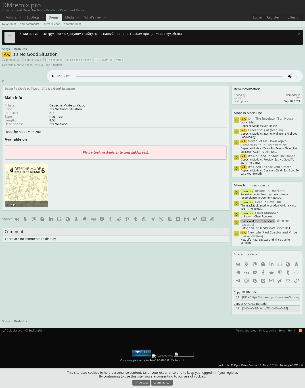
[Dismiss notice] (299, 34)
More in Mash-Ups (248, 113)
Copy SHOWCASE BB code (250, 304)
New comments (29, 24)
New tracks (9, 24)
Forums (11, 17)
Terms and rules (246, 330)
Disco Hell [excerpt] (265, 223)
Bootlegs (33, 17)
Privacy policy (267, 330)
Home (292, 330)
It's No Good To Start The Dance (268, 156)
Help (282, 330)
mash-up (107, 59)
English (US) (36, 330)
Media (70, 17)
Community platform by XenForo (152, 360)
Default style (14, 330)
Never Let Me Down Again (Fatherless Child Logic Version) (263, 143)
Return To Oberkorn (263, 191)
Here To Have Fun (261, 202)
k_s (96, 59)
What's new (93, 17)
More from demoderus (251, 185)
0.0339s (274, 365)
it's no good (56, 59)
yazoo (119, 59)
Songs (53, 17)
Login (97, 152)
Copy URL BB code (245, 292)
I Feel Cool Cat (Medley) (262, 130)
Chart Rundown (260, 213)
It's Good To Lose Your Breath (266, 167)
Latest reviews (52, 24)
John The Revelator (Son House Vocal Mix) (267, 120)
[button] (20, 17)
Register (112, 152)
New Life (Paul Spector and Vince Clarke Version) (268, 234)
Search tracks (72, 24)
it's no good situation (78, 59)
